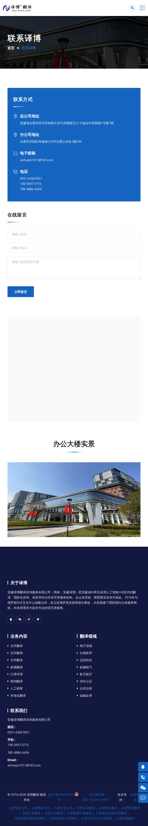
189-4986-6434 (30, 189)
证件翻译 (16, 653)
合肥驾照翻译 (131, 808)
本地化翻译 (18, 696)
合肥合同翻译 (54, 813)
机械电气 (86, 667)
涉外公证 (86, 681)
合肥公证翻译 (31, 813)
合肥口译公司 (63, 808)
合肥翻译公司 (40, 808)
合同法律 (86, 688)
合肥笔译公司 (18, 808)
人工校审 (16, 688)
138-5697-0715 (30, 184)
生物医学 (86, 653)
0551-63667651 (31, 178)
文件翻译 (16, 646)
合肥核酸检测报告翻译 (29, 818)
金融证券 (86, 696)
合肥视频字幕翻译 (79, 813)
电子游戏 (86, 646)
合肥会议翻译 (86, 808)
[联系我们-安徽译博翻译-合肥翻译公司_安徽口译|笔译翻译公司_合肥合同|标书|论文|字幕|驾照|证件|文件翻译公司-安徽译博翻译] (38, 8)
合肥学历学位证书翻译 (96, 818)
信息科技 (86, 660)
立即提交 (20, 292)
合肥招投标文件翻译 (63, 818)
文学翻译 (16, 660)
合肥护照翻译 (125, 818)
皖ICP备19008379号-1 (60, 797)
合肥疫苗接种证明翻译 (111, 813)
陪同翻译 (16, 681)
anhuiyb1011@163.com (36, 160)
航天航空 (86, 674)
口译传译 (16, 674)
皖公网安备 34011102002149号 (95, 797)
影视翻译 (16, 667)
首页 (11, 47)
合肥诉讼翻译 (108, 808)
